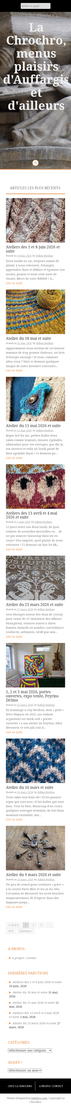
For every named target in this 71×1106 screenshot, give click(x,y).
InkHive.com (39, 1098)
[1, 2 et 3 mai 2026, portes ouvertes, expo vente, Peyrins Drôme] (35, 664)
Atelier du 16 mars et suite (29, 787)
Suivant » (25, 931)
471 (10, 931)
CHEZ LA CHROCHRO (20, 1086)
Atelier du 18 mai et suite (28, 338)
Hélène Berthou (44, 255)
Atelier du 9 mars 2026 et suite (33, 874)
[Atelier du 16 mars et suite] (35, 760)
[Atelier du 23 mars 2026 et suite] (35, 577)
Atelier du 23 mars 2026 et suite (34, 604)
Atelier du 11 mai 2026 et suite (33, 425)
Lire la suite (14, 283)
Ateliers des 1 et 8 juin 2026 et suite (33, 249)
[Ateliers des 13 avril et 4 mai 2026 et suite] (35, 486)
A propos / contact (24, 958)
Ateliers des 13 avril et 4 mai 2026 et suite (31, 515)
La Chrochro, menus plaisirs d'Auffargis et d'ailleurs (36, 66)
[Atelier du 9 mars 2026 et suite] (35, 848)
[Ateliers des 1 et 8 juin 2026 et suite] (35, 220)
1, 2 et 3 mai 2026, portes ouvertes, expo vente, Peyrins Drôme (32, 696)
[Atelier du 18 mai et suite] (35, 311)
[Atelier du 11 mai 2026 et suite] (35, 398)
